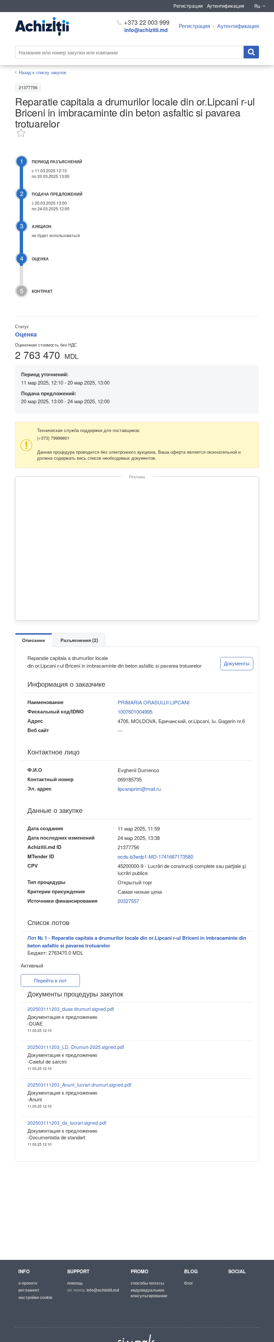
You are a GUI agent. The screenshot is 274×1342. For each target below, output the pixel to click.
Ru (257, 6)
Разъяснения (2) (79, 640)
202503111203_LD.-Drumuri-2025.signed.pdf (75, 1047)
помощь (75, 1283)
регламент (28, 1290)
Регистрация (188, 6)
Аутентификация (225, 6)
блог (188, 1283)
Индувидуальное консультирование (149, 1293)
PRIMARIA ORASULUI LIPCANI (153, 702)
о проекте (27, 1283)
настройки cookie (35, 1297)
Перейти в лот (50, 980)
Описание (33, 640)
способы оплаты (147, 1283)
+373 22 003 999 (145, 22)
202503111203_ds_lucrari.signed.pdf (66, 1122)
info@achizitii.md (146, 30)
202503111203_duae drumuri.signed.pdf (70, 1008)
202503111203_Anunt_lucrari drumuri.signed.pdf (79, 1084)
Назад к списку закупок (42, 72)
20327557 (128, 900)
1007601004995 (135, 711)
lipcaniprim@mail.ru (139, 788)
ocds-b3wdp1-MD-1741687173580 (155, 856)
